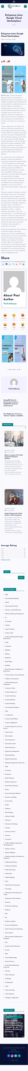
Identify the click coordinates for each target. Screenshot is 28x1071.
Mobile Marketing (10, 877)
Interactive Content (10, 831)
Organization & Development (13, 898)
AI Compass (8, 621)
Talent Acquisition (10, 974)
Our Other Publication (14, 1051)
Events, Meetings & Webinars (13, 793)
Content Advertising (10, 696)
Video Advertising (10, 990)
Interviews (7, 835)
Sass (6, 942)
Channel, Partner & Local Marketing (14, 675)
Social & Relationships (11, 957)
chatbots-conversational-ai (12, 678)
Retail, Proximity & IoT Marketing (14, 929)
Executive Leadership (11, 797)
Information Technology (11, 824)
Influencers (8, 820)
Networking (8, 889)
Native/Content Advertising (12, 885)
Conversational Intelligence (12, 707)
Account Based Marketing (12, 598)
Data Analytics (9, 736)
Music (6, 881)
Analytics (7, 625)
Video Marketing (9, 994)
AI (5, 617)
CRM (6, 711)
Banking (7, 654)
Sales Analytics (9, 932)
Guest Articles (9, 801)
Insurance (7, 827)
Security (7, 950)
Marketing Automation (11, 862)
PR (6, 917)
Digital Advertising (10, 747)
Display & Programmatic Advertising (14, 762)
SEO (6, 953)
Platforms (3, 39)
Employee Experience (11, 782)
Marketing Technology (11, 866)
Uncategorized (9, 982)
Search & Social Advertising (12, 946)
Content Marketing (10, 699)
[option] (13, 1026)
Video (6, 986)
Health (7, 804)
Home (14, 24)
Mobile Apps (8, 873)
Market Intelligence (10, 852)
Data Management (10, 739)
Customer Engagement (11, 722)
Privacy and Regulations (11, 925)
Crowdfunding (9, 715)
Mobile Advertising (10, 869)
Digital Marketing (10, 755)
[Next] (23, 1010)
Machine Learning (10, 848)
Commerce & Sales (10, 688)
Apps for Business (10, 629)
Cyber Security (9, 732)
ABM (6, 594)
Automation (8, 646)
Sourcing (7, 971)
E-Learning (8, 770)
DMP (6, 766)
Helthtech (7, 808)
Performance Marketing (11, 906)
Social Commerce (9, 961)
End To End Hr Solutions (11, 785)
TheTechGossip (10, 304)
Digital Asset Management (12, 751)
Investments (8, 839)
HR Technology (9, 812)
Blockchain (8, 657)
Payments (7, 902)
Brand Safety (8, 661)
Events (7, 789)
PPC (6, 913)
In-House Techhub (10, 816)
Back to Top (15, 1060)
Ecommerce (8, 774)
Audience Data (9, 633)
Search (7, 571)
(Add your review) (5, 559)
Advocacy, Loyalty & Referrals (13, 610)
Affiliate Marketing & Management (14, 613)
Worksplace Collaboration (12, 997)
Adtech (7, 602)
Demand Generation (10, 743)
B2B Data (7, 650)
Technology (8, 978)
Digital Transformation (11, 759)
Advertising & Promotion (11, 606)
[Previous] (20, 1010)
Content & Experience (11, 692)
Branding (7, 665)
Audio (6, 642)
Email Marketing (9, 778)
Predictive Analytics (10, 921)
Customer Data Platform (11, 718)
